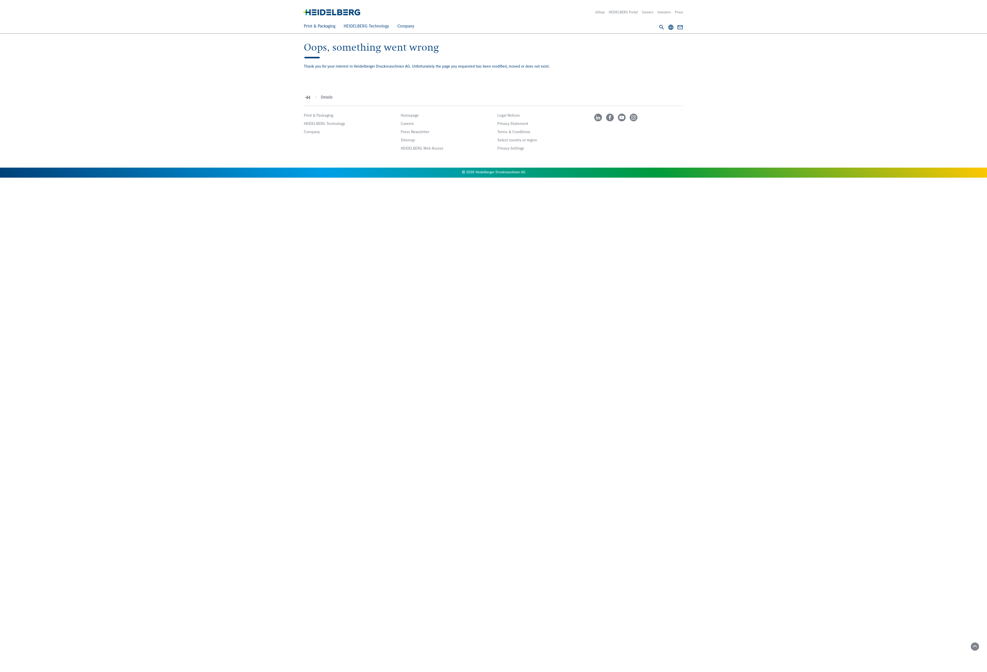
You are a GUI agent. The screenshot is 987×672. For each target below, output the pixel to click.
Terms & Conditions (513, 132)
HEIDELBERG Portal (623, 12)
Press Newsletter (415, 132)
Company (405, 26)
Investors (664, 12)
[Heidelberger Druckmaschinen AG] (332, 12)
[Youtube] (622, 117)
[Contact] (680, 27)
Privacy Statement (512, 124)
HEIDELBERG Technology (366, 26)
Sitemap (408, 140)
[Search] (662, 27)
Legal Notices (508, 116)
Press (679, 12)
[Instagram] (633, 117)
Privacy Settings (510, 149)
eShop (600, 12)
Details (327, 97)
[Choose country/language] (671, 27)
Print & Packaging (319, 26)
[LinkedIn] (598, 117)
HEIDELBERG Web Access (422, 149)
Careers (647, 12)
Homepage (410, 116)
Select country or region (517, 140)
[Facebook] (610, 117)
